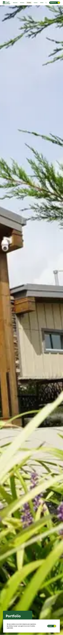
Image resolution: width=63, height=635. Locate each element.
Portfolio (29, 2)
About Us (15, 2)
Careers (35, 2)
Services (22, 2)
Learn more (10, 627)
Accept (50, 626)
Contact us (53, 2)
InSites (41, 2)
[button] (46, 2)
